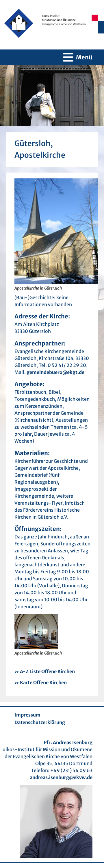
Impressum (27, 715)
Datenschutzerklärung (39, 722)
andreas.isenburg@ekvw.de (61, 777)
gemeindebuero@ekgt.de (55, 372)
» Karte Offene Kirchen (40, 682)
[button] (77, 57)
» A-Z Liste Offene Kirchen (44, 671)
